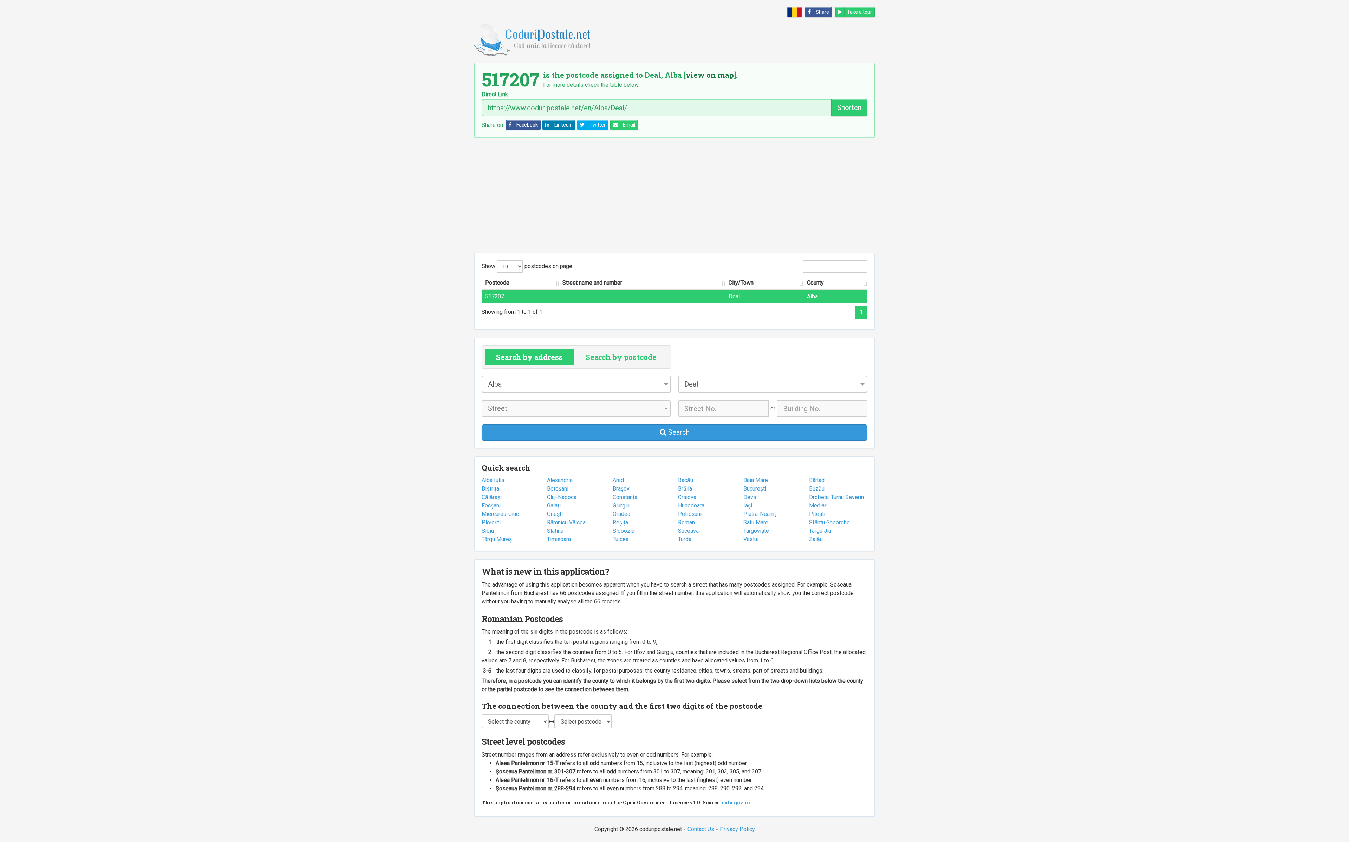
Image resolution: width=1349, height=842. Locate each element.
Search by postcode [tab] (621, 357)
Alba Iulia (493, 480)
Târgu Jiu (820, 530)
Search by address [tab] (529, 357)
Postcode (497, 282)
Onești (555, 514)
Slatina (555, 530)
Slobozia (623, 530)
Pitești (817, 514)
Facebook (527, 125)
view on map (710, 75)
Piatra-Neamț (759, 514)
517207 (494, 296)
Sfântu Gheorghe (829, 522)
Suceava (688, 530)
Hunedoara (691, 505)
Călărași (492, 497)
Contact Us (700, 829)
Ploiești (491, 522)
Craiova (687, 497)
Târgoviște (756, 530)
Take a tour (859, 12)
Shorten (849, 107)
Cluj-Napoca (561, 497)
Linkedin (563, 125)
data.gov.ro (736, 802)
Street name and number (592, 282)
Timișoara (559, 539)
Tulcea (620, 539)
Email (629, 125)
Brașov (621, 488)
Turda (684, 539)
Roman (686, 522)
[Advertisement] (674, 195)
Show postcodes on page (527, 266)
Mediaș (818, 505)
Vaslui (750, 539)
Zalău (816, 539)
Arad (618, 480)
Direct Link (495, 94)
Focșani (491, 505)
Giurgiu (621, 505)
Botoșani (557, 488)
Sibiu (488, 530)
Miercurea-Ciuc (500, 514)
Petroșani (690, 514)
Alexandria (560, 480)
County (815, 282)
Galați (554, 505)
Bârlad (817, 480)
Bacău (685, 480)
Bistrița (490, 488)
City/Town (741, 282)
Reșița (620, 522)
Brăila (685, 488)
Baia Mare (755, 480)
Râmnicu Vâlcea (566, 522)
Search (678, 432)
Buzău (817, 488)
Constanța (625, 497)
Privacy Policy (737, 829)
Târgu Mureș (497, 539)
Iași (747, 505)
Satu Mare (755, 522)
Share (822, 12)
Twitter (597, 125)
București (754, 488)
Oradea (621, 514)
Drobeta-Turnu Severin (836, 497)
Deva (749, 497)
